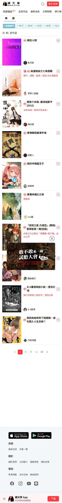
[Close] (52, 238)
